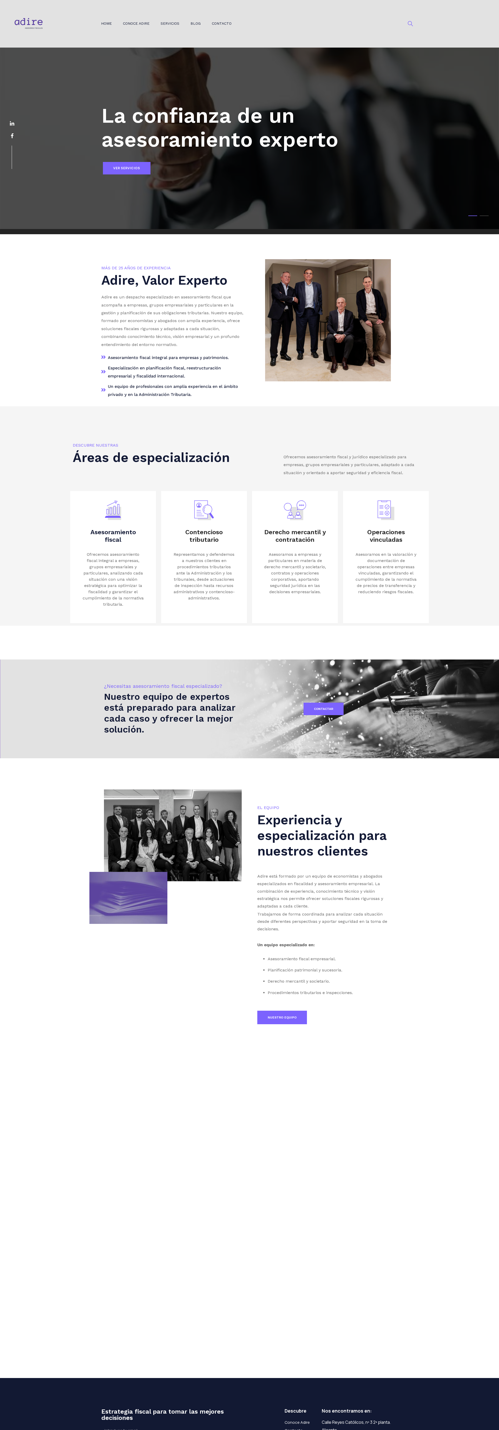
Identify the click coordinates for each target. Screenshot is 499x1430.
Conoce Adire (136, 23)
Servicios (170, 23)
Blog (196, 23)
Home (106, 23)
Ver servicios (126, 168)
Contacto (222, 23)
